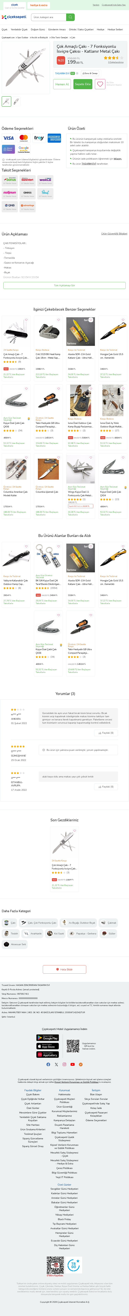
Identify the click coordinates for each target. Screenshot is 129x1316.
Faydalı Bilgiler (32, 1090)
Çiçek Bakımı (32, 1094)
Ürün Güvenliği (64, 1106)
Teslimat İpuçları (33, 1134)
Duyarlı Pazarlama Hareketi (64, 1126)
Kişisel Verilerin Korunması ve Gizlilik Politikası (64, 1146)
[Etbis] (55, 1266)
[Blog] (80, 1064)
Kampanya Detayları (64, 1120)
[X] (56, 1064)
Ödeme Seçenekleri (96, 1120)
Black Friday (64, 1219)
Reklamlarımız (64, 1115)
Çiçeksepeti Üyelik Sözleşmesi (64, 1139)
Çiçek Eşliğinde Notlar (33, 1099)
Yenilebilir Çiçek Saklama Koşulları (32, 1119)
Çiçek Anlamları (33, 1103)
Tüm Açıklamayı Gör (64, 285)
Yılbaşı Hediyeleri (64, 1214)
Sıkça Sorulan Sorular (96, 1099)
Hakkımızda (64, 1094)
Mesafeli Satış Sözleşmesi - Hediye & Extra (64, 1162)
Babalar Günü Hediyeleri (64, 1202)
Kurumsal (64, 1090)
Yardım (96, 5)
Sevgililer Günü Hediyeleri (64, 1188)
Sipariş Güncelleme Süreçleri (33, 1140)
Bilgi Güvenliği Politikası (64, 1172)
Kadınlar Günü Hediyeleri (64, 1193)
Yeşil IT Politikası (64, 1177)
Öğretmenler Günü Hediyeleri (64, 1208)
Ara (70, 17)
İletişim (96, 1090)
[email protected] (31, 989)
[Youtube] (72, 1064)
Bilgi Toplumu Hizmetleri (64, 1132)
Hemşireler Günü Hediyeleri (64, 1234)
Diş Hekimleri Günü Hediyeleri (64, 1247)
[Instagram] (64, 1064)
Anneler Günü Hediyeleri (64, 1198)
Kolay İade (96, 1108)
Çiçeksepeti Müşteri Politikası (64, 1100)
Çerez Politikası (64, 1168)
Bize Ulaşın (96, 1094)
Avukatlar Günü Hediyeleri (64, 1228)
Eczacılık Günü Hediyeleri (64, 1240)
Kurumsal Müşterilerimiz (64, 1111)
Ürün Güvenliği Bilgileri (114, 234)
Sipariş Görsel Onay (33, 1146)
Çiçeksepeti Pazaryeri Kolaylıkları (96, 1114)
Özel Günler (33, 1108)
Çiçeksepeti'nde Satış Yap (114, 5)
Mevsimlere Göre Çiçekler (33, 1112)
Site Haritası (32, 1125)
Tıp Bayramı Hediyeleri (64, 1223)
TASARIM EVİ (62, 73)
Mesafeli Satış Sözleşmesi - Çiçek (64, 1154)
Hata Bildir (66, 969)
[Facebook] (48, 1064)
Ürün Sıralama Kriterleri (32, 1129)
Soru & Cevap (91, 73)
